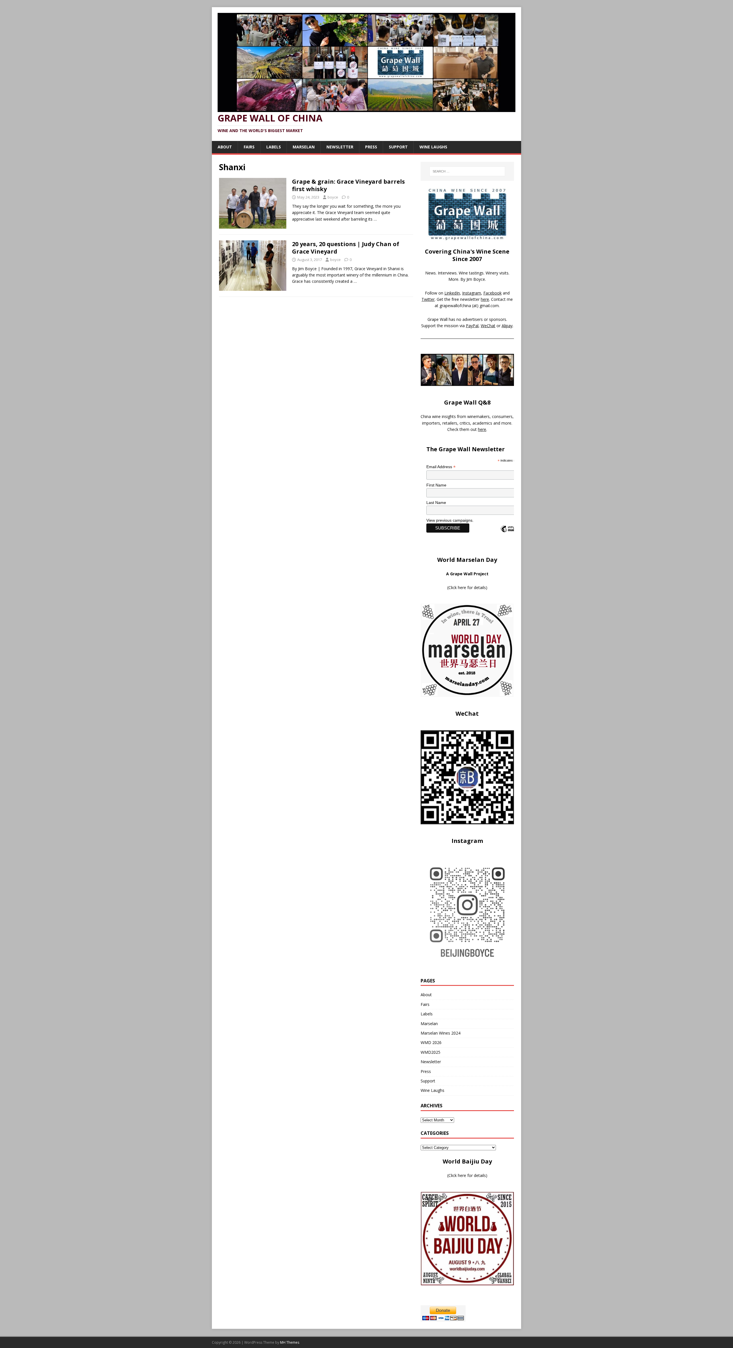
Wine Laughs (433, 147)
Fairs (249, 147)
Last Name (436, 502)
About (225, 147)
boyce (333, 197)
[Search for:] (467, 171)
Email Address (441, 467)
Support (398, 147)
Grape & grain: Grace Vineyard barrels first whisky (348, 185)
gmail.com (489, 305)
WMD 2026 (431, 1042)
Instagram (471, 293)
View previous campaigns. (450, 520)
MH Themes (289, 1342)
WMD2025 (430, 1052)
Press (371, 147)
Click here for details (467, 587)
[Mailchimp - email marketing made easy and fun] (513, 533)
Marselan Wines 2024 (440, 1033)
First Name (436, 485)
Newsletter (339, 147)
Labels (273, 147)
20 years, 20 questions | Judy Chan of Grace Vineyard (345, 247)
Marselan (304, 147)
